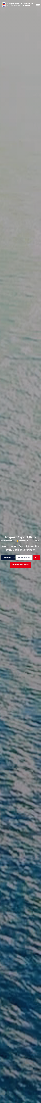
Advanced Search (20, 564)
